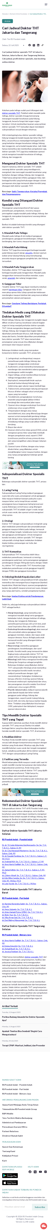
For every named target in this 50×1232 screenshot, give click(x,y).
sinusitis (28, 253)
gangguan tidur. (15, 289)
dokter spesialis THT (11, 113)
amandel (11, 278)
